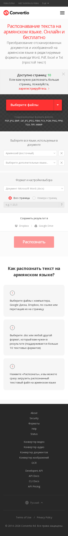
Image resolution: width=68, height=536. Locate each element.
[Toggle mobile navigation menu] (62, 12)
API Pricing (34, 486)
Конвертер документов (34, 452)
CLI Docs (34, 481)
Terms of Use (23, 517)
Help (34, 428)
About (34, 413)
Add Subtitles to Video (28, 3)
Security (34, 418)
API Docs (34, 476)
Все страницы (21, 198)
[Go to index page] (16, 12)
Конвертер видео (34, 441)
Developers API (34, 470)
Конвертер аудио (34, 447)
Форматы (34, 423)
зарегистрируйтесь (33, 88)
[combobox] (30, 153)
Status (34, 434)
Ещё (44, 3)
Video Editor (9, 3)
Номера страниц (47, 198)
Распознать (34, 242)
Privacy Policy (44, 517)
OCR (34, 462)
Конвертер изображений (34, 457)
